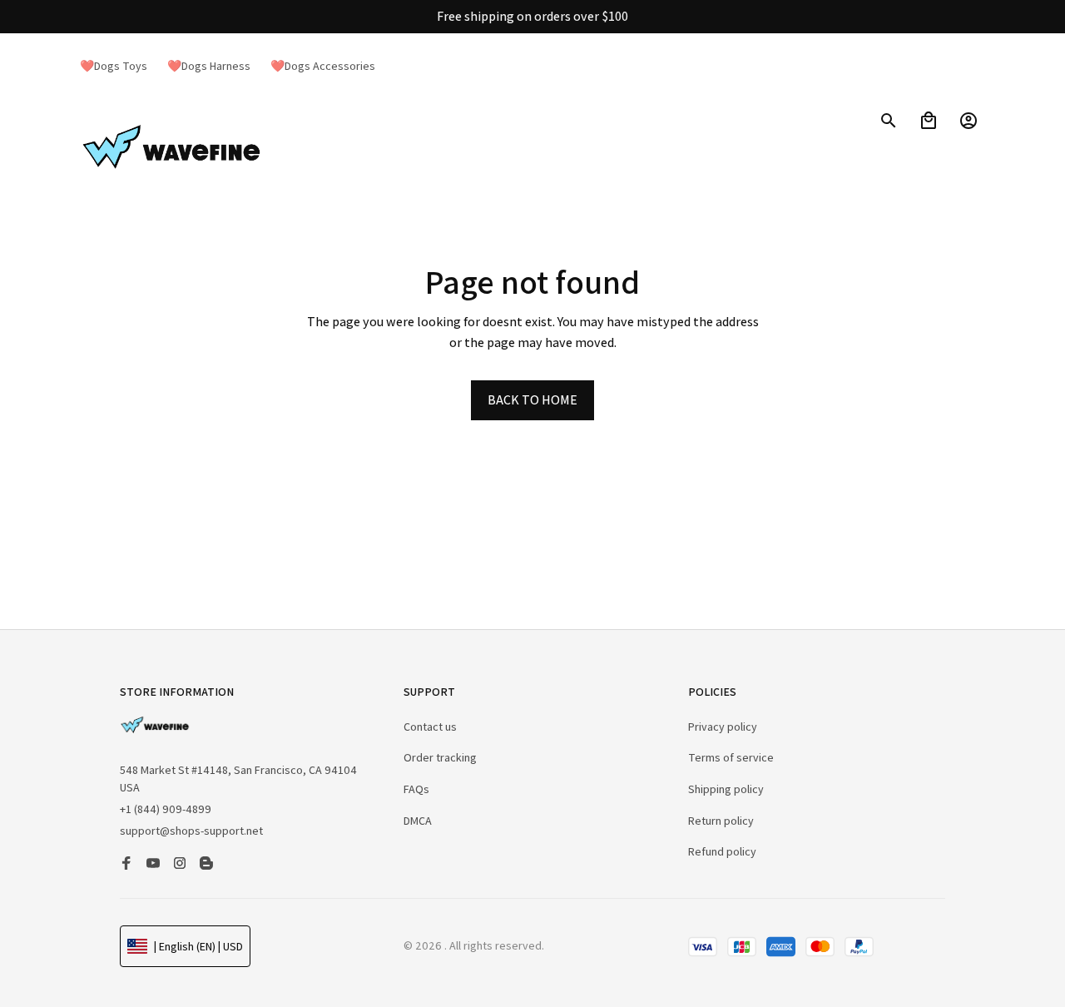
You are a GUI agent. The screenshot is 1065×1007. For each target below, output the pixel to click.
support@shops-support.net (191, 830)
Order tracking (440, 757)
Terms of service (731, 757)
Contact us (430, 726)
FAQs (416, 788)
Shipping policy (726, 788)
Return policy (721, 820)
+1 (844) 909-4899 (165, 808)
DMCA (418, 820)
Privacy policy (722, 726)
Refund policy (722, 851)
